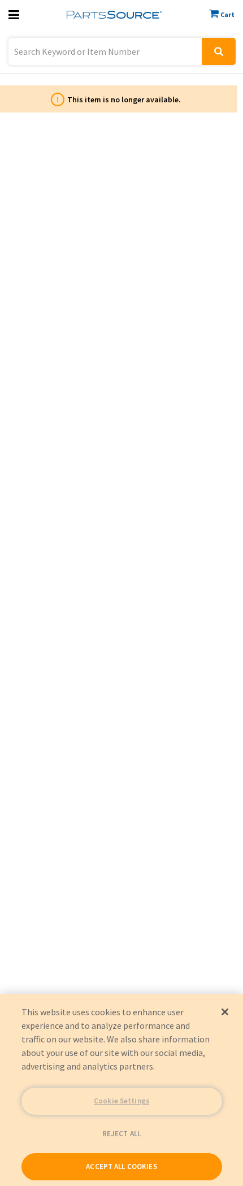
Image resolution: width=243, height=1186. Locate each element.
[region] (121, 1090)
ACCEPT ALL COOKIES (121, 1166)
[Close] (224, 1011)
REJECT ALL (121, 1134)
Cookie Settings (121, 1101)
